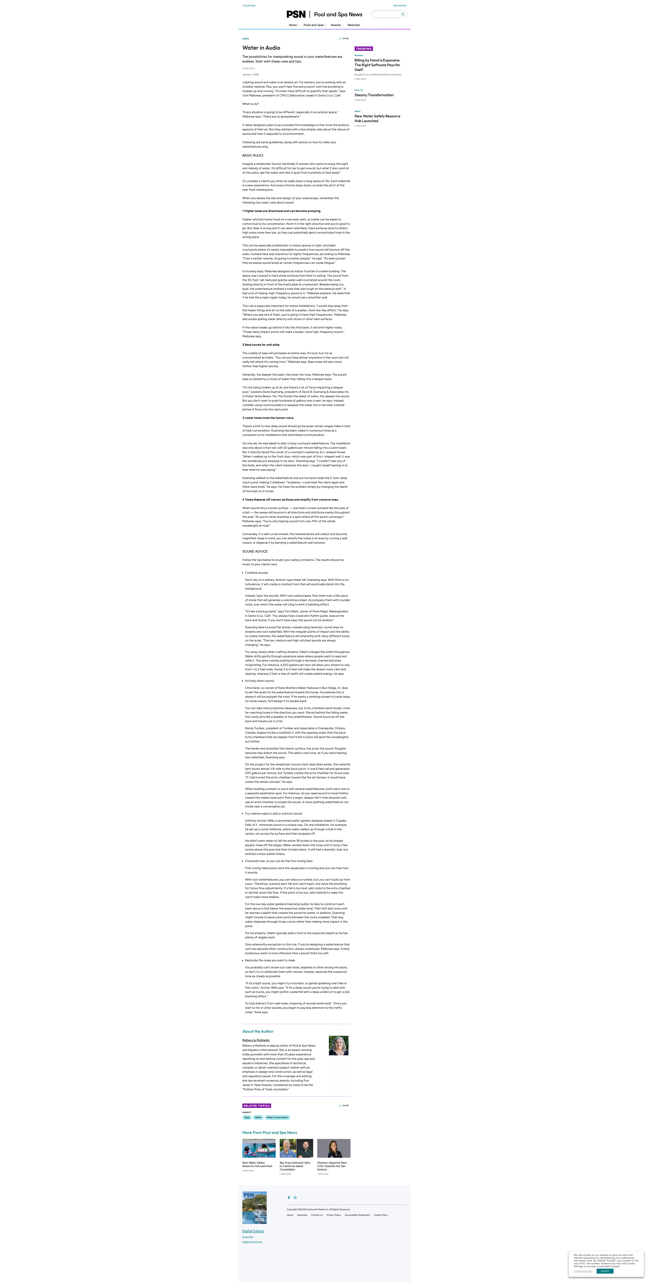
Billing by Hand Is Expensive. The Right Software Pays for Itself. (378, 65)
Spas (247, 1117)
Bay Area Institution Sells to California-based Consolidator (295, 1166)
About (290, 1215)
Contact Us (317, 1215)
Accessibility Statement (357, 1215)
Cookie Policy (381, 1215)
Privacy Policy (334, 1215)
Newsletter (400, 5)
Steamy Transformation (374, 95)
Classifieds (248, 5)
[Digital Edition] (254, 1222)
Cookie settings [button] (583, 1271)
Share (345, 38)
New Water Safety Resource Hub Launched (257, 1164)
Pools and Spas (314, 25)
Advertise (302, 1215)
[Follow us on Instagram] (295, 1198)
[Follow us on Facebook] (289, 1198)
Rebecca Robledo (256, 1040)
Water (258, 1117)
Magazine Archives (252, 1241)
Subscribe (247, 1236)
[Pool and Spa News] (324, 14)
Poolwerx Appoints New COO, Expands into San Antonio (332, 1166)
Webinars (353, 25)
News (293, 25)
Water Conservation (277, 1117)
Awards (336, 25)
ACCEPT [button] (605, 1271)
